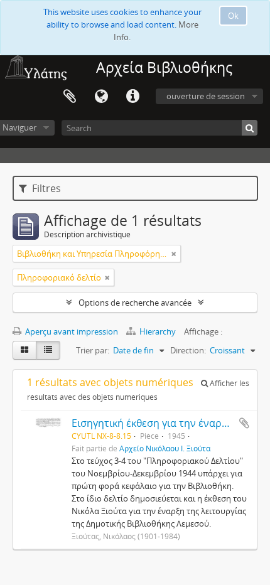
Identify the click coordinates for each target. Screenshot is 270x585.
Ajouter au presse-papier (244, 423)
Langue (101, 96)
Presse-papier (69, 96)
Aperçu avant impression (70, 331)
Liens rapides (132, 96)
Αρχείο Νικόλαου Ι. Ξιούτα (164, 448)
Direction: (188, 350)
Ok (233, 15)
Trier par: (92, 350)
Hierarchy (158, 331)
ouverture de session (205, 96)
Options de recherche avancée (135, 302)
